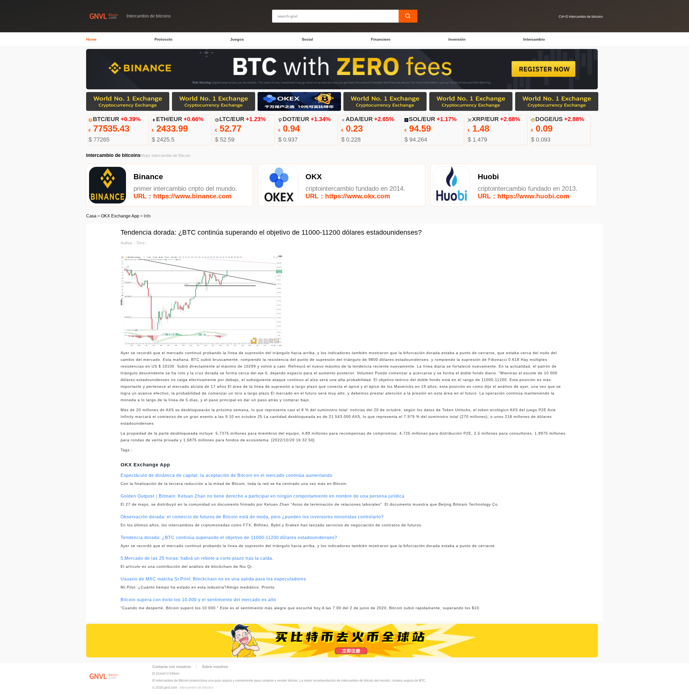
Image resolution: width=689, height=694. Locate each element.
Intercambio (534, 39)
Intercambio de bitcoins (196, 687)
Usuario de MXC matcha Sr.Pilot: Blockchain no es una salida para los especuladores (213, 579)
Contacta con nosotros (171, 666)
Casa (91, 216)
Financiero (381, 39)
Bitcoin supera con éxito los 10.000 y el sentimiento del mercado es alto (198, 599)
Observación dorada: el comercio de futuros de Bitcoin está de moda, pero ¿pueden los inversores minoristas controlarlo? (252, 517)
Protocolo (163, 39)
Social (307, 39)
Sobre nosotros (215, 666)
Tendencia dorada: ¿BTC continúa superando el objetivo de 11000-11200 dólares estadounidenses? (229, 537)
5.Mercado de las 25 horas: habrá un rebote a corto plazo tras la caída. (197, 558)
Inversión (457, 39)
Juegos (237, 39)
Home (91, 39)
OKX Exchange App (120, 216)
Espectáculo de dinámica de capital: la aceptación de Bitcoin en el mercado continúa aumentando (226, 475)
